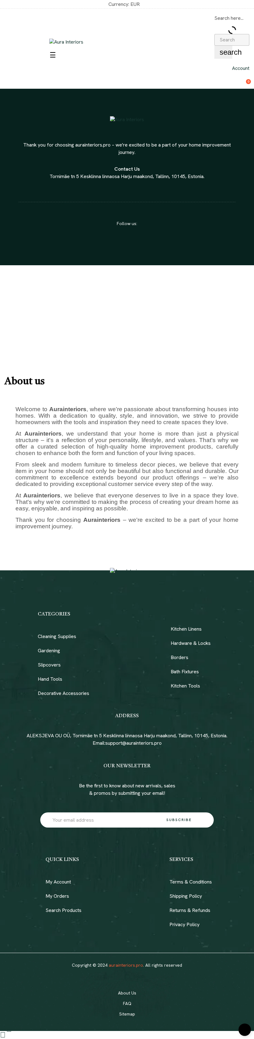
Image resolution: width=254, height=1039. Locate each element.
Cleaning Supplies (57, 636)
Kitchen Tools (185, 686)
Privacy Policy (184, 924)
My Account (58, 882)
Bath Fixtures (185, 671)
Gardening (49, 650)
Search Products (63, 910)
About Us (127, 993)
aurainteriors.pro (126, 965)
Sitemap (127, 1014)
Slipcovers (49, 665)
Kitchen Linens (186, 629)
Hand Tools (50, 679)
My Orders (57, 896)
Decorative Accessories (63, 693)
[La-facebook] (121, 241)
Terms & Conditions (190, 882)
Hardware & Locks (191, 643)
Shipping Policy (185, 896)
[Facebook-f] (121, 975)
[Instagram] (132, 241)
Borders (179, 657)
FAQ (127, 1003)
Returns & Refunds (189, 910)
